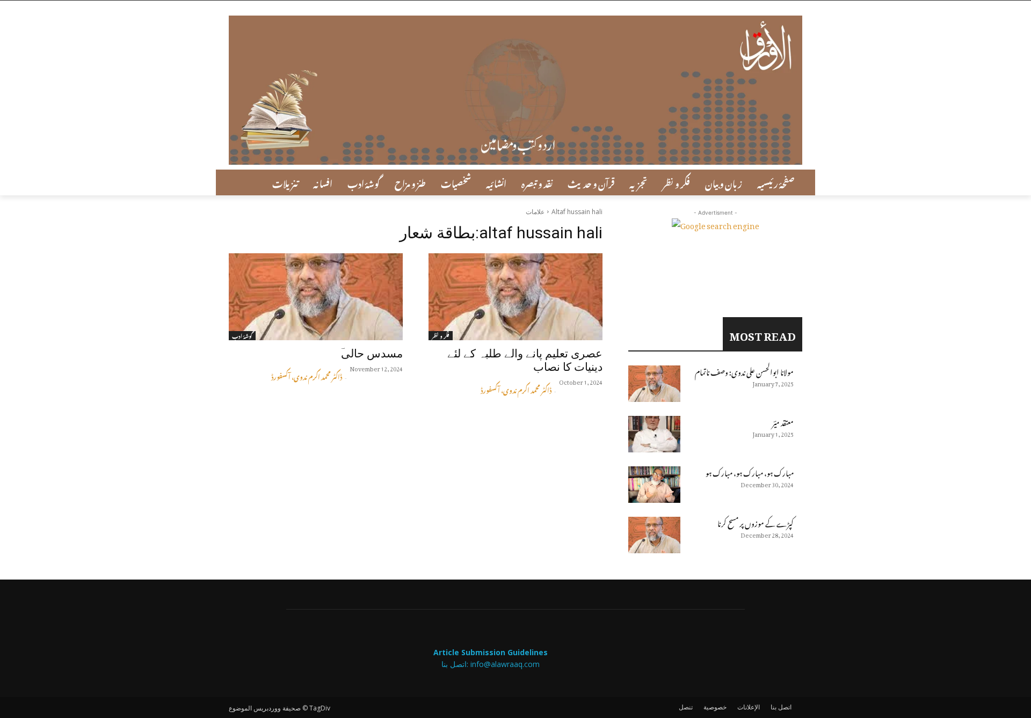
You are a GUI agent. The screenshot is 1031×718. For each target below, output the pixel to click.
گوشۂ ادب (242, 335)
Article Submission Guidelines (490, 652)
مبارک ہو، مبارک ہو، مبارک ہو (750, 471)
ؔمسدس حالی (372, 353)
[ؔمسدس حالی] (316, 296)
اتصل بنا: (455, 664)
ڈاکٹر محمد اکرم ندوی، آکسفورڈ (306, 376)
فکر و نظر (440, 335)
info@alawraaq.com (505, 664)
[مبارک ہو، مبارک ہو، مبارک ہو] (654, 484)
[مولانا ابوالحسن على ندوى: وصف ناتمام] (654, 383)
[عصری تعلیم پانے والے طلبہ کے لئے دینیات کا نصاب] (515, 296)
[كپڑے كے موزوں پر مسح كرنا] (654, 535)
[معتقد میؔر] (654, 434)
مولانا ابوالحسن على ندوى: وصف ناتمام (744, 370)
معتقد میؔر (783, 421)
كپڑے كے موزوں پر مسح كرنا (755, 521)
